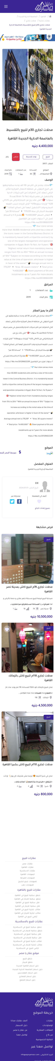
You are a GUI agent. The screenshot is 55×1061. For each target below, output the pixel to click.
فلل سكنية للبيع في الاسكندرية (27, 934)
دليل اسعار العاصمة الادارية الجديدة (27, 970)
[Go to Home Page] (50, 16)
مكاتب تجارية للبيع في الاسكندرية (27, 941)
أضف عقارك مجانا (19, 1021)
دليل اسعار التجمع (27, 980)
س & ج (49, 1035)
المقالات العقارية (45, 1030)
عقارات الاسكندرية (27, 871)
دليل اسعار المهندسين (27, 973)
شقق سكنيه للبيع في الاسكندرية (27, 927)
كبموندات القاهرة (27, 875)
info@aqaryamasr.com (30, 1055)
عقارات (49, 1021)
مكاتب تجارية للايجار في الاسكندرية (27, 945)
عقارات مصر (27, 864)
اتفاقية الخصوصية (44, 1040)
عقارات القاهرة (27, 867)
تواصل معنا (21, 1035)
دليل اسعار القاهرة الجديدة (27, 966)
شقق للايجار (27, 963)
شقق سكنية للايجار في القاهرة (27, 899)
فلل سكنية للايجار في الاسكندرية (27, 938)
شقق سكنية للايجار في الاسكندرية (27, 931)
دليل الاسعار (21, 1026)
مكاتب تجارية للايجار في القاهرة (27, 913)
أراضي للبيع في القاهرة (27, 917)
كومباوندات (47, 1026)
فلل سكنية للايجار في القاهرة (27, 906)
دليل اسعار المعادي (27, 977)
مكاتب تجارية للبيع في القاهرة (27, 910)
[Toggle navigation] (6, 6)
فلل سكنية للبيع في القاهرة (27, 903)
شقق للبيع (27, 959)
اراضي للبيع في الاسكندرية (27, 948)
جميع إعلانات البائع (42, 508)
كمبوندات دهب (27, 885)
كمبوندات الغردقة (27, 878)
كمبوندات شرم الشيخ (27, 882)
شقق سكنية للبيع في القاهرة (27, 896)
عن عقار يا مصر (20, 1030)
